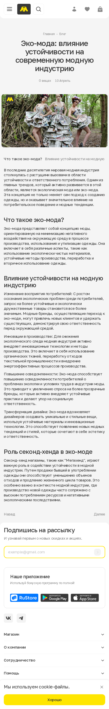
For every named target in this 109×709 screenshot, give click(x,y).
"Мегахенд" (74, 460)
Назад (9, 514)
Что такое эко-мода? (23, 158)
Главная (49, 34)
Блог (62, 34)
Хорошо (54, 699)
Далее (99, 514)
